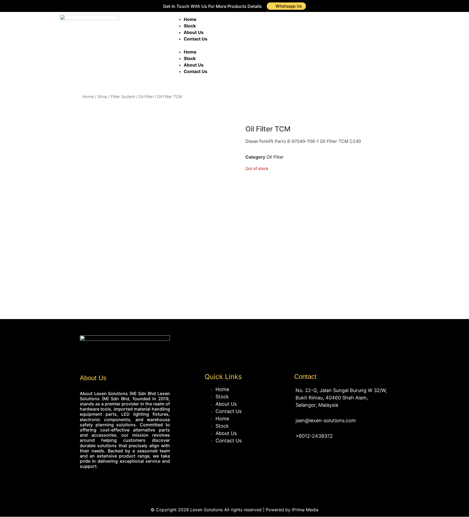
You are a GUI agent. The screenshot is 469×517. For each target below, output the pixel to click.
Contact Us (195, 39)
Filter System (123, 96)
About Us (194, 32)
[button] (250, 45)
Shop (102, 96)
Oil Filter (146, 96)
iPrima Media (305, 509)
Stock (190, 26)
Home (190, 19)
